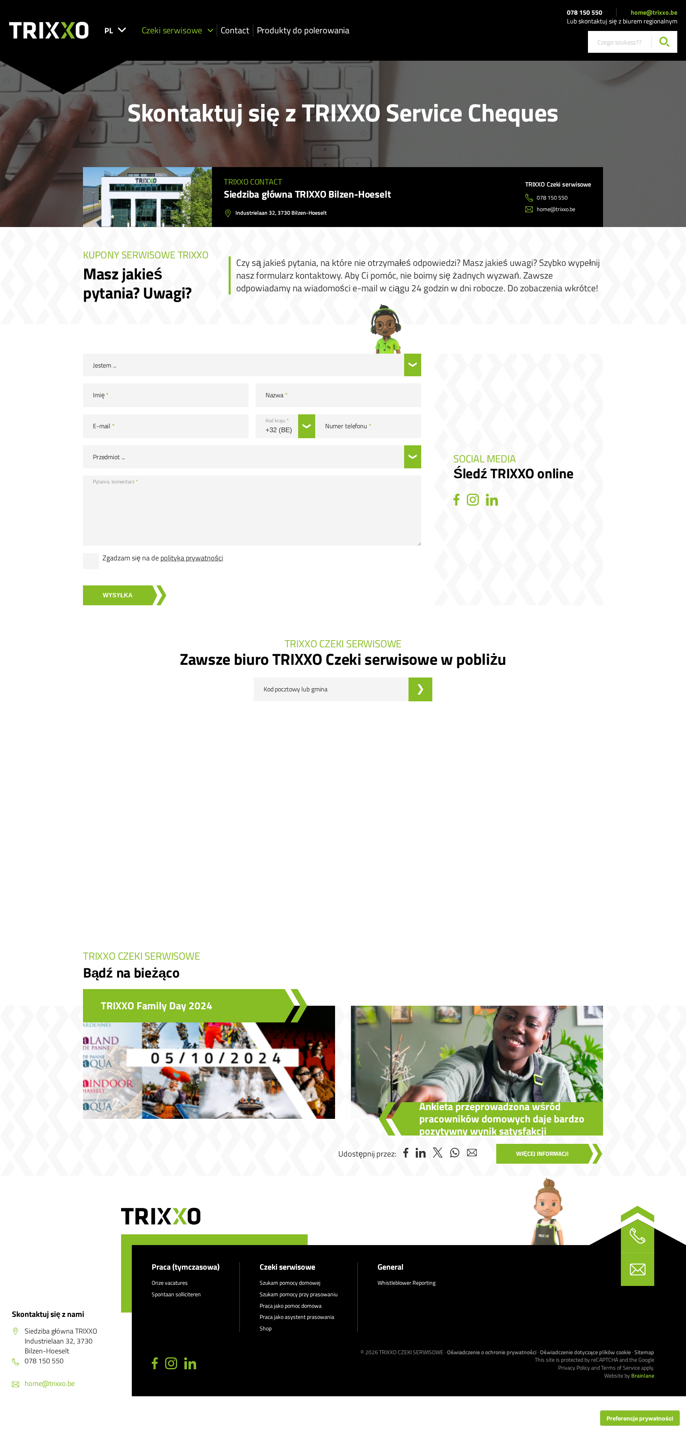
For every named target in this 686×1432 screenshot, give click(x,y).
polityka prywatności (191, 558)
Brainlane (642, 1375)
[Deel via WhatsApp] (455, 1154)
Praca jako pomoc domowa (291, 1305)
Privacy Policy (574, 1367)
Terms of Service (620, 1367)
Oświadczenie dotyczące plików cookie (585, 1352)
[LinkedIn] (492, 500)
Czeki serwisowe (172, 30)
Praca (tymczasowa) (186, 1267)
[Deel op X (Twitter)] (438, 1154)
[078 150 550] (637, 1236)
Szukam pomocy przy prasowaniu (298, 1294)
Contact (235, 30)
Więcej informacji (542, 1153)
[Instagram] (473, 500)
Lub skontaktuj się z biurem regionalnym (622, 21)
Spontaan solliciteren (176, 1294)
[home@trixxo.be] (637, 1269)
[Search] (664, 42)
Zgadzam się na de (162, 558)
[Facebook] (456, 500)
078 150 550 (584, 12)
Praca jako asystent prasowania (297, 1317)
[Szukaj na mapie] (420, 689)
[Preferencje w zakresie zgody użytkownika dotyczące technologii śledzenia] (640, 1418)
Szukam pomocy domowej (290, 1282)
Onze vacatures (170, 1282)
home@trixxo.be (654, 12)
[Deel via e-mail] (472, 1154)
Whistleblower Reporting (406, 1282)
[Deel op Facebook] (406, 1154)
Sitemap (644, 1352)
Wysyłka (118, 595)
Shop (266, 1328)
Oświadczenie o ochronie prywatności (491, 1352)
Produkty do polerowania (303, 30)
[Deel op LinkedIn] (421, 1154)
